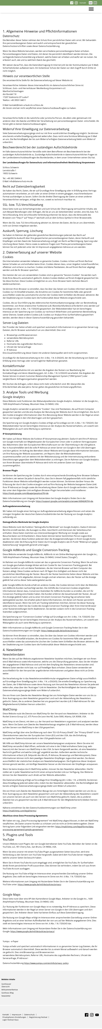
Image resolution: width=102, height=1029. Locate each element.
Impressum (16, 1014)
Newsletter (6, 996)
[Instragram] (76, 3)
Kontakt (83, 3)
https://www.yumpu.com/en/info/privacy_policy (46, 963)
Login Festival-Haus (10, 1019)
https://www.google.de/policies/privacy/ (59, 630)
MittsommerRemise (9, 989)
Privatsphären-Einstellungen (14, 1017)
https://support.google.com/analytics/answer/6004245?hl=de (64, 501)
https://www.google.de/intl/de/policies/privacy (39, 884)
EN (95, 2)
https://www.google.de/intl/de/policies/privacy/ (32, 931)
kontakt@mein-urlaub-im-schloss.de (26, 105)
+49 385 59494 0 (14, 178)
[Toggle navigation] (92, 9)
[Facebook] (71, 3)
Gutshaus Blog (7, 993)
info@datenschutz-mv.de (21, 181)
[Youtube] (97, 1016)
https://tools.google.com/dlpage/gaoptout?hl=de (26, 493)
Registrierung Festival (38, 1017)
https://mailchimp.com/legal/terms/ (19, 810)
